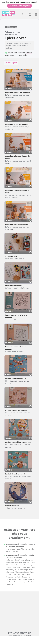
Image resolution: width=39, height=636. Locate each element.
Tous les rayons (11, 63)
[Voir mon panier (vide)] (30, 14)
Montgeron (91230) (11, 34)
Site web (14, 27)
